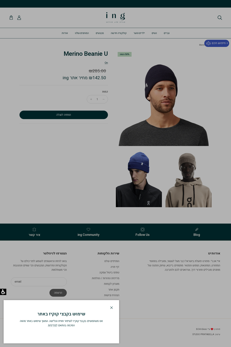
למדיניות (52, 325)
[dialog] (61, 321)
